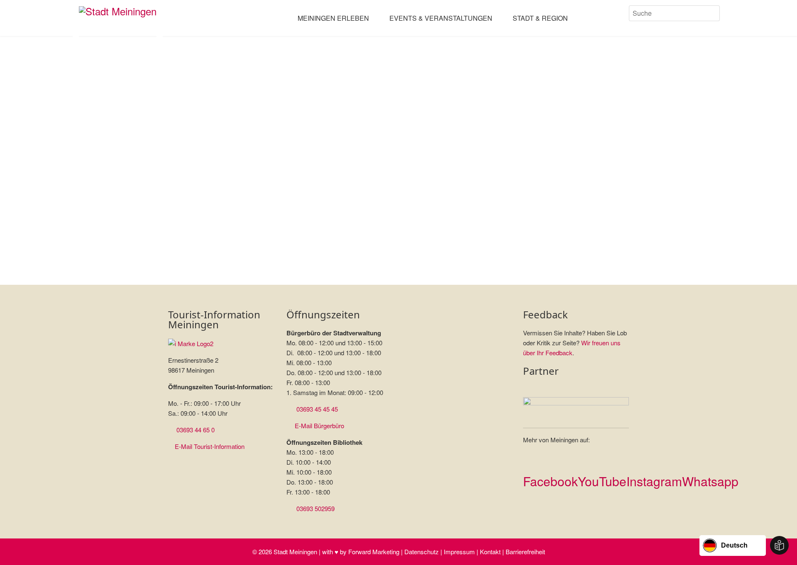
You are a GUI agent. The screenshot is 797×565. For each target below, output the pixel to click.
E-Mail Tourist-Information (209, 446)
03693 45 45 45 (317, 409)
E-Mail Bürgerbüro (319, 425)
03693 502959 (315, 508)
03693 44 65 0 (195, 429)
